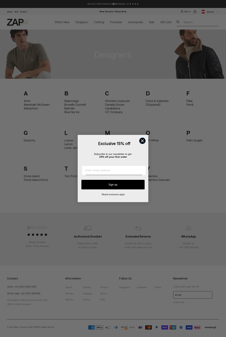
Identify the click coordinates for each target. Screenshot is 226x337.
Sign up (113, 184)
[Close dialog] (142, 141)
